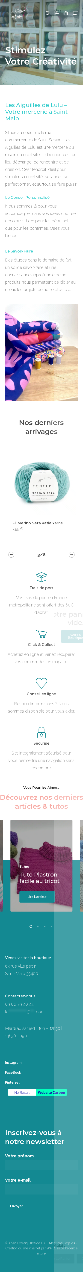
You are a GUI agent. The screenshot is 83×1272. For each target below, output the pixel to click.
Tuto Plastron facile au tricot (39, 878)
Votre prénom (19, 1155)
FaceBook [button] (13, 1072)
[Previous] (11, 555)
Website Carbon (51, 1092)
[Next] (72, 555)
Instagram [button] (13, 1062)
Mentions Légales (62, 1243)
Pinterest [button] (12, 1082)
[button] (75, 13)
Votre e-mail (18, 1180)
